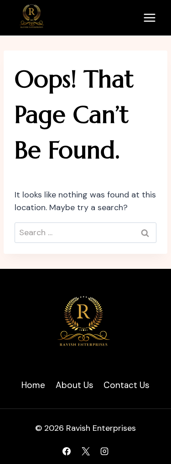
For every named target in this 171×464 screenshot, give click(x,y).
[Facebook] (66, 451)
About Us (74, 385)
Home (33, 385)
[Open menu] (149, 17)
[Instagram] (104, 451)
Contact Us (127, 385)
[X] (86, 451)
